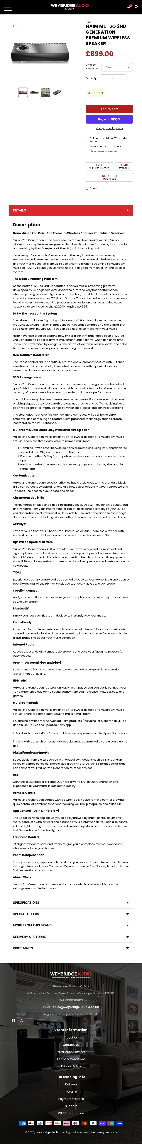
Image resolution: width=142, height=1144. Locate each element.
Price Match (23, 948)
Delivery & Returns (29, 937)
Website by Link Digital (104, 1132)
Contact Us (71, 1045)
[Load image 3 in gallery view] (45, 92)
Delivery (71, 1084)
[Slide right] (67, 92)
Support (71, 1106)
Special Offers (26, 914)
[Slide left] (13, 92)
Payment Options (71, 1099)
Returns (71, 1092)
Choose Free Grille (92, 66)
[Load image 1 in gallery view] (23, 92)
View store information (105, 151)
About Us (71, 1037)
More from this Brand (32, 925)
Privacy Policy (71, 1066)
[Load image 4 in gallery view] (57, 92)
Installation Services (71, 1052)
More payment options (109, 128)
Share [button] (93, 188)
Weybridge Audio (47, 1132)
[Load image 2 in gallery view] (34, 92)
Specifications (26, 902)
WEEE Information (71, 1113)
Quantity (91, 78)
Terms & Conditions (71, 1059)
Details (19, 210)
